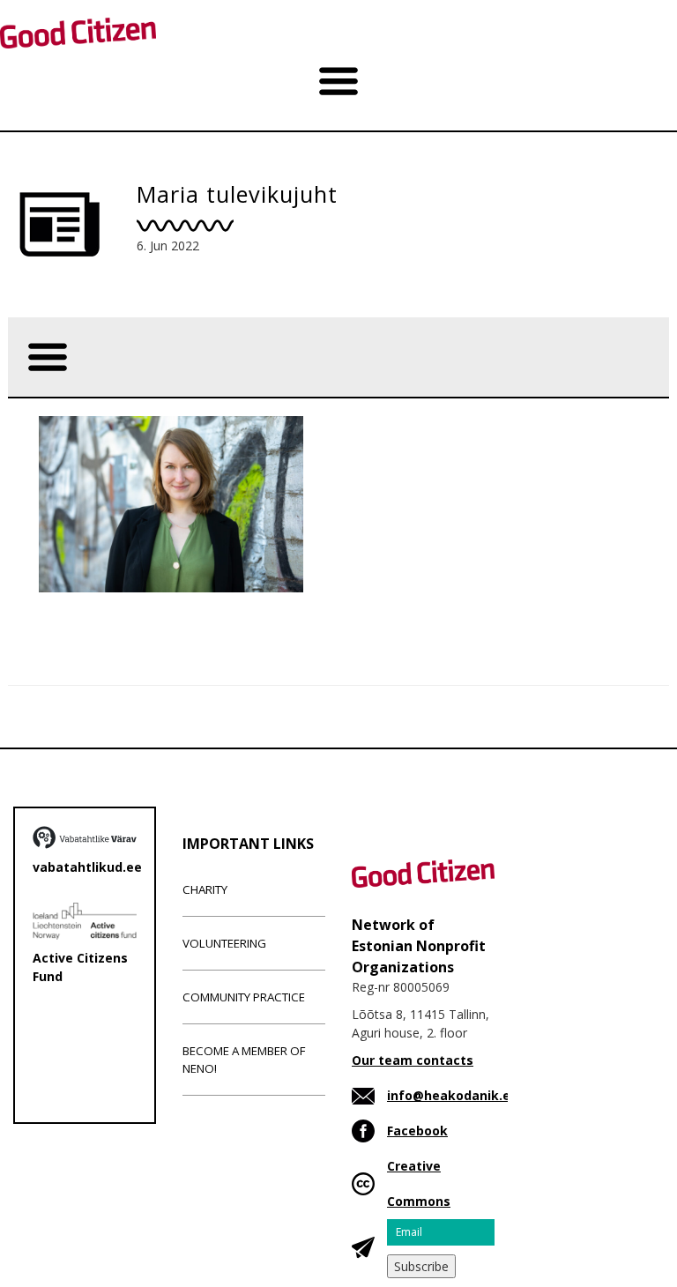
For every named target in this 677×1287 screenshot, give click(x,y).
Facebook (417, 1130)
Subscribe (421, 1266)
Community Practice (243, 997)
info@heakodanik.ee (452, 1095)
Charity (204, 889)
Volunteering (224, 943)
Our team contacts (412, 1060)
